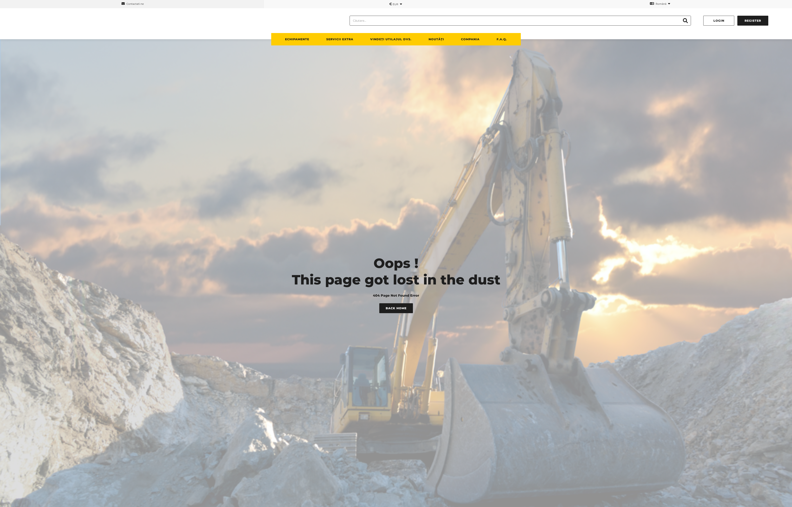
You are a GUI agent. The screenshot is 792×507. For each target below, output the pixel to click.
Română (661, 3)
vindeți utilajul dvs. (390, 39)
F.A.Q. (502, 39)
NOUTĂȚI (436, 39)
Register (753, 21)
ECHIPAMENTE (297, 39)
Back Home (396, 308)
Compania (470, 39)
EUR (394, 4)
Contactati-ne (135, 3)
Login (718, 21)
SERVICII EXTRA (339, 39)
